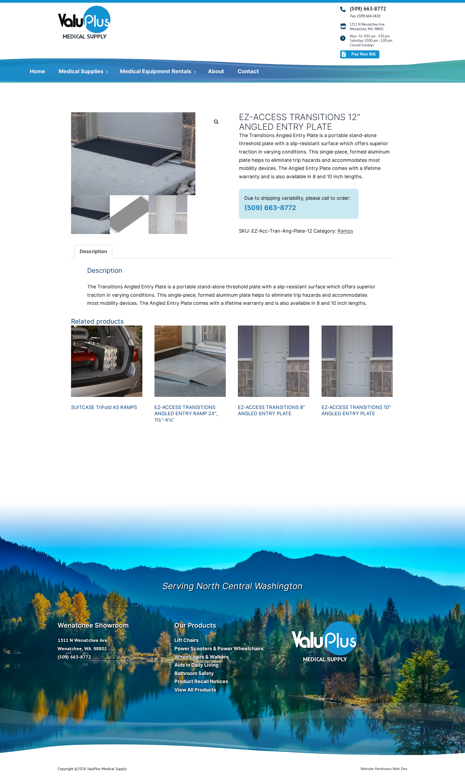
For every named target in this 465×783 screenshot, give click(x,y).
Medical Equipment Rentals (155, 71)
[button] (216, 122)
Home (37, 71)
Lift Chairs (186, 640)
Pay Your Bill (363, 54)
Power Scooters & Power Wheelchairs (218, 648)
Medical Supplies (81, 71)
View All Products (195, 690)
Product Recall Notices (201, 681)
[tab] (93, 251)
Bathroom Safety (194, 673)
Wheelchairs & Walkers (201, 657)
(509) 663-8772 (368, 8)
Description (93, 251)
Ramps (345, 231)
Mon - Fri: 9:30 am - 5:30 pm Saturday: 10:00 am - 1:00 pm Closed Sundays (371, 41)
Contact (248, 71)
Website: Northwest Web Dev (384, 768)
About (216, 71)
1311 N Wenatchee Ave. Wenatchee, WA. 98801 (367, 26)
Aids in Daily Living (196, 665)
